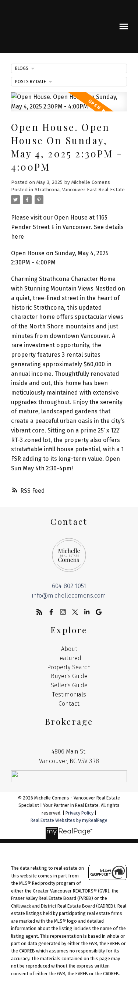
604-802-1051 (69, 586)
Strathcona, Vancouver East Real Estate (80, 190)
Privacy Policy (79, 813)
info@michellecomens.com (69, 595)
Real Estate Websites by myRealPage (69, 820)
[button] (39, 612)
